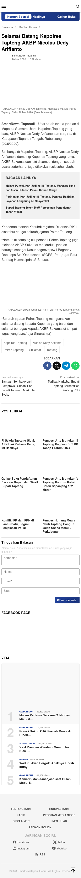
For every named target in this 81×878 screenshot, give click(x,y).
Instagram (23, 848)
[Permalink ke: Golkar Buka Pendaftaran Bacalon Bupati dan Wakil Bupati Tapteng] (19, 465)
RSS (42, 854)
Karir (21, 815)
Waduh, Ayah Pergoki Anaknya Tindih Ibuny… (46, 765)
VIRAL (32, 743)
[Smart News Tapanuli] (40, 6)
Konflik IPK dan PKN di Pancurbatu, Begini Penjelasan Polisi (17, 524)
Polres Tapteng (14, 350)
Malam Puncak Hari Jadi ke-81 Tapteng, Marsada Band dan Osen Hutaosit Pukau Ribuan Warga (40, 188)
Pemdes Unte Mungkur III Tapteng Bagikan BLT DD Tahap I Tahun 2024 (60, 444)
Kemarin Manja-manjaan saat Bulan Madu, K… (45, 780)
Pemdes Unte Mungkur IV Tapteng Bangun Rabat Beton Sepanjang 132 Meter (60, 484)
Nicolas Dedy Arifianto (47, 343)
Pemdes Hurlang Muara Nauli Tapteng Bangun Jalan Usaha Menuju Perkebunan (59, 525)
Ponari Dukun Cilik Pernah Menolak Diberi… (45, 733)
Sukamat (35, 350)
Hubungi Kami (59, 809)
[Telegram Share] (66, 366)
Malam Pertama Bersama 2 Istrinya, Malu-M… (44, 717)
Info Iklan (59, 821)
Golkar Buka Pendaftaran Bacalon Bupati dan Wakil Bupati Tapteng (19, 482)
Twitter (62, 842)
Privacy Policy (40, 827)
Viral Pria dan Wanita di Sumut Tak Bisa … (44, 749)
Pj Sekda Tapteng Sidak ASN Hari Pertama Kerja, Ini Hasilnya (18, 444)
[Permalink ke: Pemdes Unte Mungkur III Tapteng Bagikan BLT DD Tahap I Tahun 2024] (61, 427)
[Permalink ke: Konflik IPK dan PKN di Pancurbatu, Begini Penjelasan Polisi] (19, 507)
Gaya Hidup (26, 711)
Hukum (23, 759)
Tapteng (52, 350)
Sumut (23, 743)
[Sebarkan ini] (47, 366)
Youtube (61, 848)
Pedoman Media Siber (59, 815)
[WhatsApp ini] (75, 366)
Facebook (23, 842)
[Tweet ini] (57, 366)
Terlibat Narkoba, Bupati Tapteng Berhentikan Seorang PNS (64, 383)
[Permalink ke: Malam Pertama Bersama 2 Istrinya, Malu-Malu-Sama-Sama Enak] (40, 685)
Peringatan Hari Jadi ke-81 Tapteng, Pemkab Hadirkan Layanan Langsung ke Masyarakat (40, 199)
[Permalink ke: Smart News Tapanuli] (5, 57)
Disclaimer (21, 821)
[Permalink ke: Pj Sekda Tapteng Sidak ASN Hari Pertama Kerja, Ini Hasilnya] (19, 427)
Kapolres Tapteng (15, 343)
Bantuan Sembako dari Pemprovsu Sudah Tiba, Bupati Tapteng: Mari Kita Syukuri (18, 385)
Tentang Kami (21, 809)
